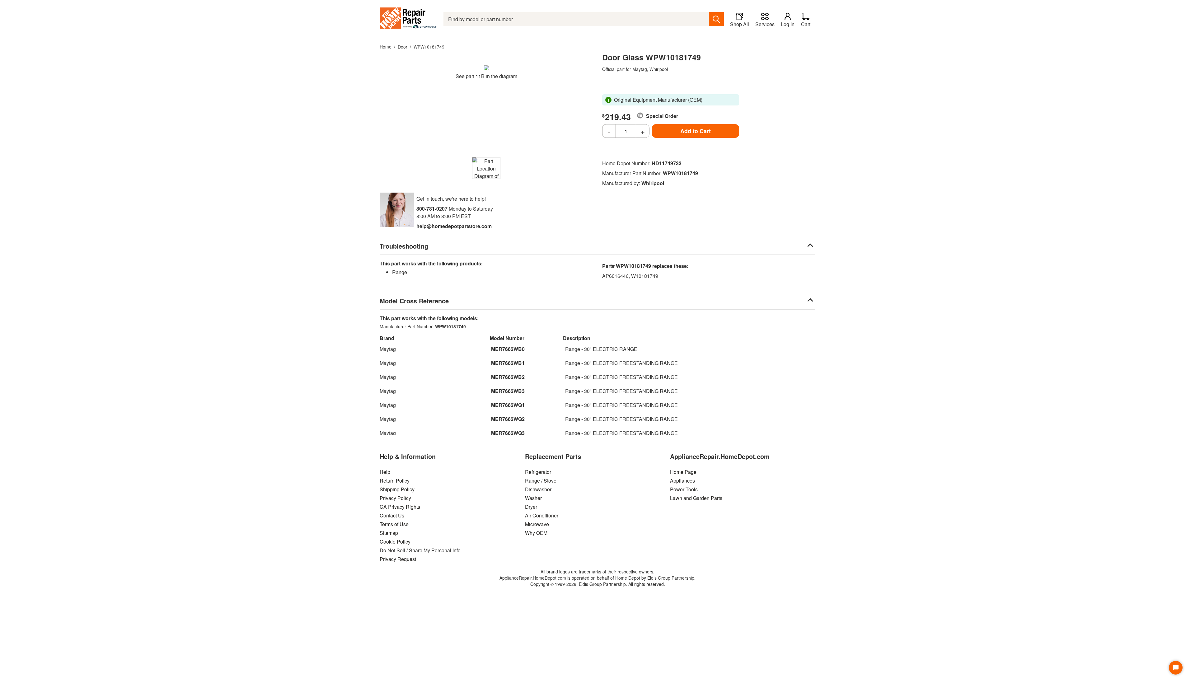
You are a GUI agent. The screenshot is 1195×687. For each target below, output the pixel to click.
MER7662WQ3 (508, 433)
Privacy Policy (395, 498)
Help (385, 471)
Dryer (531, 506)
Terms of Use (394, 524)
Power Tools (684, 489)
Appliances (682, 480)
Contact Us (392, 515)
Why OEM (536, 532)
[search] (716, 19)
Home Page (683, 471)
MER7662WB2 (508, 377)
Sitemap (389, 532)
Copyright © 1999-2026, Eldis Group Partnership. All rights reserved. (597, 584)
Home (385, 46)
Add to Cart (695, 131)
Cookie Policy (395, 541)
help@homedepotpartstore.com (454, 226)
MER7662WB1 (508, 363)
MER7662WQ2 (508, 419)
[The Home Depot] (408, 19)
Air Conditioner (541, 515)
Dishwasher (538, 489)
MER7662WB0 (508, 349)
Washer (533, 498)
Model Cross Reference (414, 300)
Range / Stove (540, 480)
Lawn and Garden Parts (696, 498)
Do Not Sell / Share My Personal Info (420, 550)
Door (402, 46)
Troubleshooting (404, 245)
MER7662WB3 (508, 391)
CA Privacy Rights (400, 506)
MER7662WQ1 (508, 405)
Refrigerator (538, 471)
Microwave (537, 524)
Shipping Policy (397, 489)
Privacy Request (398, 559)
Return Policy (395, 480)
